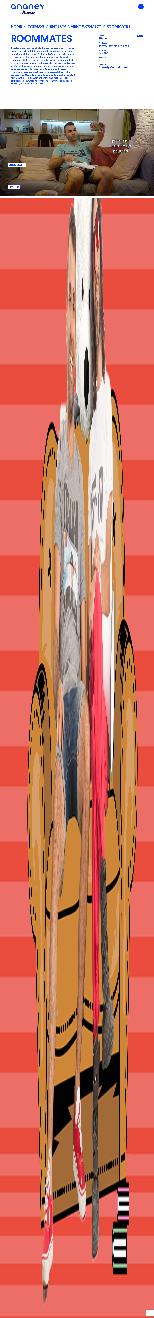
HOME (16, 26)
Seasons (102, 57)
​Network (102, 65)
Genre (101, 36)
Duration (102, 50)
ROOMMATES (118, 26)
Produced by (104, 43)
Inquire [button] (140, 36)
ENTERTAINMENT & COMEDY (75, 26)
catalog (36, 26)
